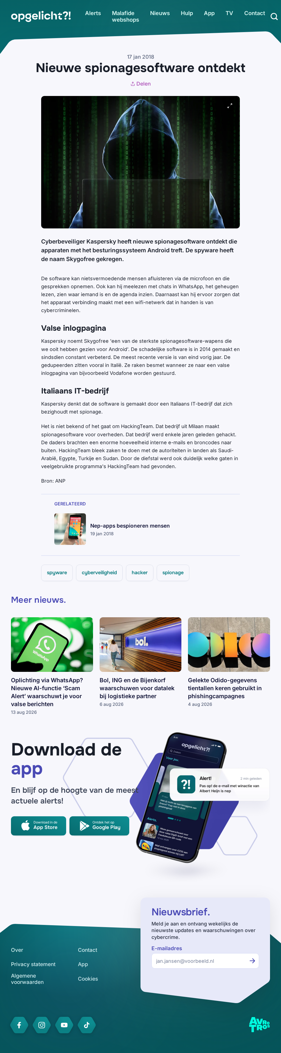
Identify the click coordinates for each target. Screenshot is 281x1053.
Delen (143, 84)
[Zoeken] (274, 16)
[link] (41, 16)
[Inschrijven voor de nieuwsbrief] (252, 960)
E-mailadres (166, 948)
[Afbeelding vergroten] (229, 105)
